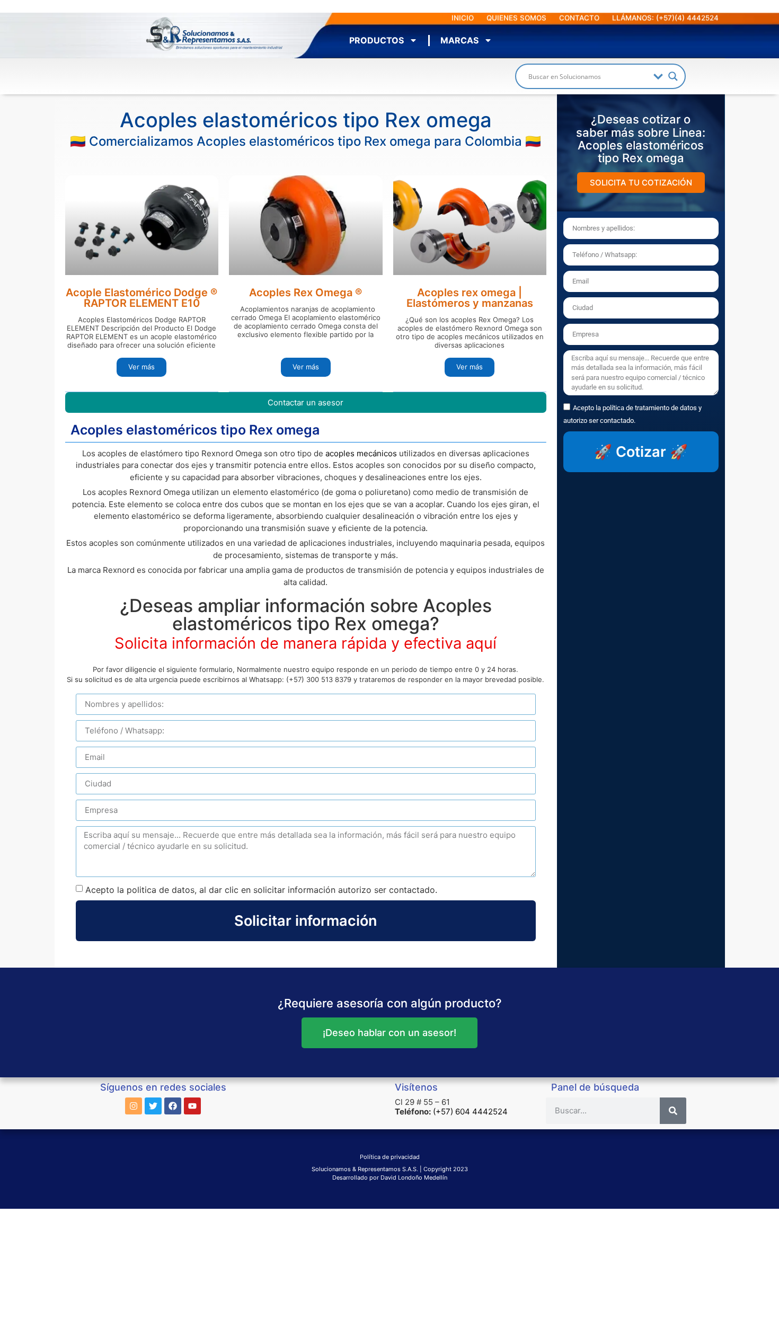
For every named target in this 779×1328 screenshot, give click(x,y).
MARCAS (459, 40)
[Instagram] (133, 1105)
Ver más (141, 366)
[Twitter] (153, 1105)
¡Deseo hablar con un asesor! (389, 1032)
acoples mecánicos (361, 453)
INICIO (463, 18)
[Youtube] (192, 1105)
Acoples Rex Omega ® (305, 292)
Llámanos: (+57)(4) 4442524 (665, 18)
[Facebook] (172, 1105)
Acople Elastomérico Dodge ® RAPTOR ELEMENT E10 (141, 297)
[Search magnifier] (673, 76)
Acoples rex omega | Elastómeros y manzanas (469, 297)
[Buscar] (673, 1110)
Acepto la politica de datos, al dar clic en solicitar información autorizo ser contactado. (261, 889)
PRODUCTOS (376, 40)
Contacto (579, 18)
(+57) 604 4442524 (470, 1111)
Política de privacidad (390, 1157)
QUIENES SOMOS (516, 18)
